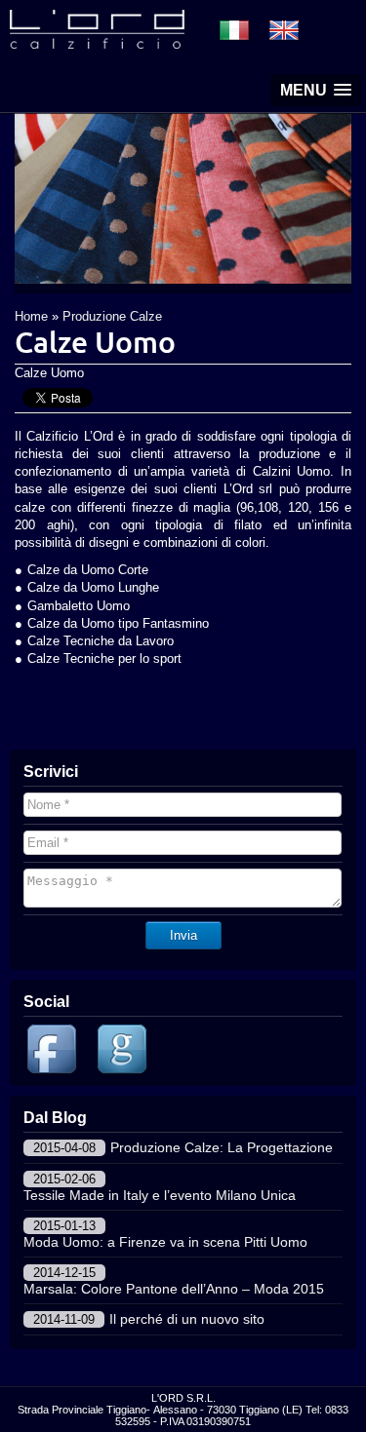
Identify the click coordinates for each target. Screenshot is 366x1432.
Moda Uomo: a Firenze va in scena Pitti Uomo (165, 1242)
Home (31, 316)
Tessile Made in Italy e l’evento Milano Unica (159, 1195)
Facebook (54, 1052)
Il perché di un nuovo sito (186, 1319)
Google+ (125, 1052)
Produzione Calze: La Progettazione (221, 1147)
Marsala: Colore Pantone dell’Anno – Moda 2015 (173, 1289)
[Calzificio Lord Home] (97, 43)
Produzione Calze (112, 316)
